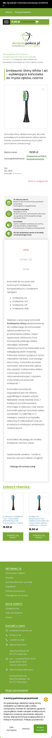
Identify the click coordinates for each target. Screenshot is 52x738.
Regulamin (11, 586)
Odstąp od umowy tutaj (22, 466)
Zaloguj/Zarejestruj (23, 12)
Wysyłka (9, 577)
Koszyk (9, 617)
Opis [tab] (26, 250)
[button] (43, 89)
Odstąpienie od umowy (17, 595)
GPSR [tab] (26, 269)
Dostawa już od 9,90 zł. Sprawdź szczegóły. (37, 157)
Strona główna (9, 54)
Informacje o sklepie (15, 573)
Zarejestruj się (12, 608)
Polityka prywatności (15, 591)
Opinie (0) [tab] (26, 259)
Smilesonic (17, 173)
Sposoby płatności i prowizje (19, 582)
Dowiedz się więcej (13, 536)
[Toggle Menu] (6, 22)
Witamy (9, 12)
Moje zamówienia (14, 612)
